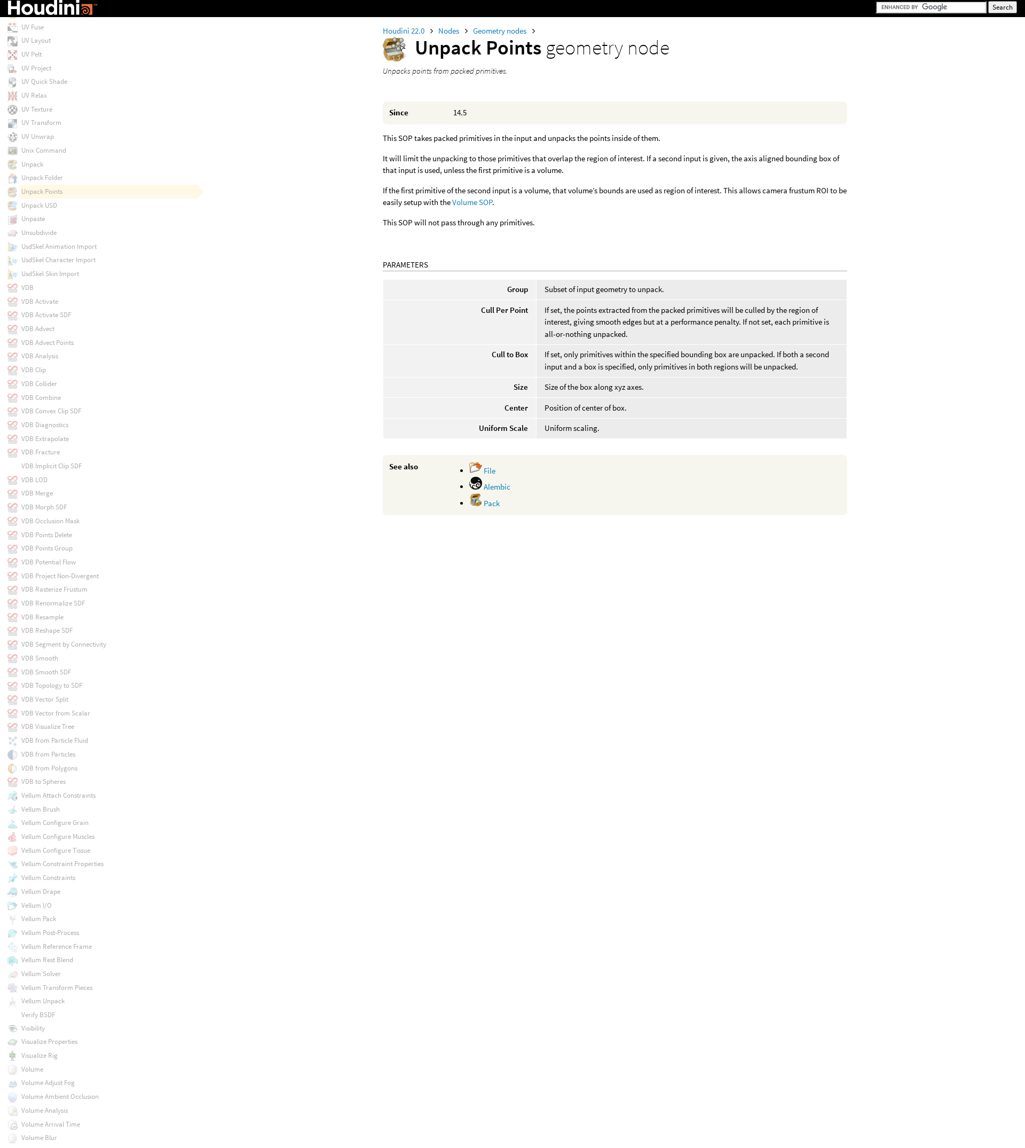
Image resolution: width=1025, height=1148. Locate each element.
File (488, 471)
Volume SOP (472, 202)
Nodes (449, 31)
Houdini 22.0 (404, 31)
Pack (491, 503)
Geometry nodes (500, 31)
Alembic (496, 487)
